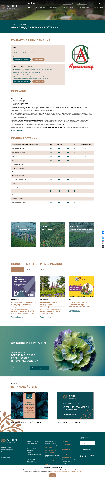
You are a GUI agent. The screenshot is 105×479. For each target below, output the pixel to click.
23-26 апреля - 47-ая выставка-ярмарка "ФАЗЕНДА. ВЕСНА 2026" (79, 305)
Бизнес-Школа (98, 7)
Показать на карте (38, 59)
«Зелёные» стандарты (69, 447)
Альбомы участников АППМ (69, 459)
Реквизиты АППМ (31, 446)
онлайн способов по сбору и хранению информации (66, 471)
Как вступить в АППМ (32, 441)
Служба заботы (67, 3)
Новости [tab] (17, 270)
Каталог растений (68, 439)
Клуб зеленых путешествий (49, 459)
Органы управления (32, 443)
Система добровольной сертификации (67, 443)
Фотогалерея (66, 457)
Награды (29, 457)
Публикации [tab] (46, 270)
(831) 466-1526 (18, 52)
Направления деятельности (34, 454)
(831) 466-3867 (27, 52)
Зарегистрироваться (39, 368)
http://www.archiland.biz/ (21, 76)
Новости (65, 452)
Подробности (17, 317)
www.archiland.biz (19, 56)
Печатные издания (68, 7)
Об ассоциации (32, 439)
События (64, 463)
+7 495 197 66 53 (4, 455)
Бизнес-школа (49, 452)
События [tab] (31, 270)
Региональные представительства (32, 462)
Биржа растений (84, 7)
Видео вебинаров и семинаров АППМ (52, 456)
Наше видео (66, 449)
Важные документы (32, 456)
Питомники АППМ (26, 24)
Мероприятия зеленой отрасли (52, 463)
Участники (48, 447)
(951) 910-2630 (18, 72)
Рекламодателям (31, 459)
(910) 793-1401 (36, 52)
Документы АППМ (31, 448)
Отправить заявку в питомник (21, 59)
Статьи (64, 454)
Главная (14, 24)
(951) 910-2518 (27, 72)
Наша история (30, 450)
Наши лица (29, 452)
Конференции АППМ (67, 461)
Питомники (53, 7)
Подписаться (86, 449)
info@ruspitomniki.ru (5, 457)
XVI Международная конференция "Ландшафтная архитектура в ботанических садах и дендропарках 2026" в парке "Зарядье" (52, 308)
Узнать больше (18, 368)
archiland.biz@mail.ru (32, 74)
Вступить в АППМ (82, 3)
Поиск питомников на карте (51, 445)
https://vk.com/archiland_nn (38, 76)
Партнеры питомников (50, 443)
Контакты (29, 445)
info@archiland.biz (19, 54)
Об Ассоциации (40, 7)
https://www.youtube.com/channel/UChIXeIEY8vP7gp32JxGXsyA (43, 56)
